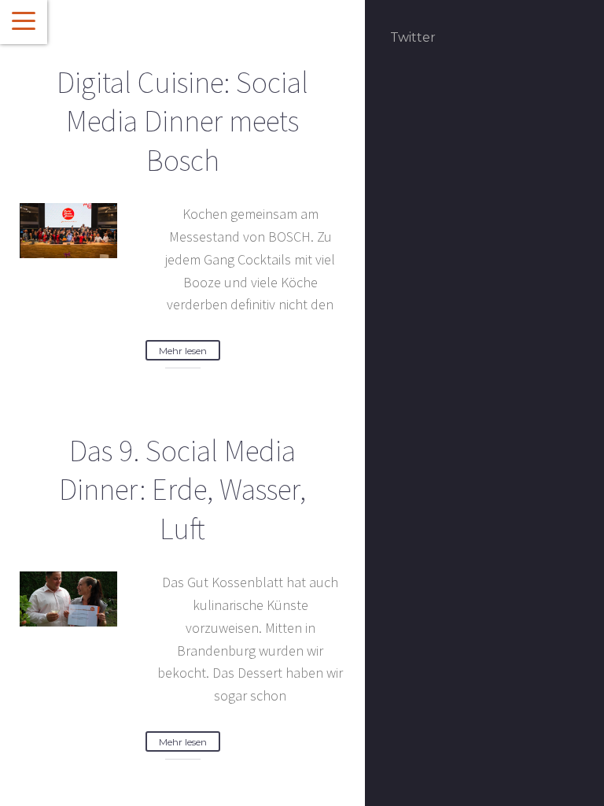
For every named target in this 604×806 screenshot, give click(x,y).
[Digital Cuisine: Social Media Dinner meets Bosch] (68, 229)
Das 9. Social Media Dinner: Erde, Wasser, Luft (182, 489)
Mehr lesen (183, 351)
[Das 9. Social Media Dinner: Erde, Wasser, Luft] (68, 597)
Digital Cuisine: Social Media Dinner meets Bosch (182, 121)
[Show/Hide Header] (23, 22)
